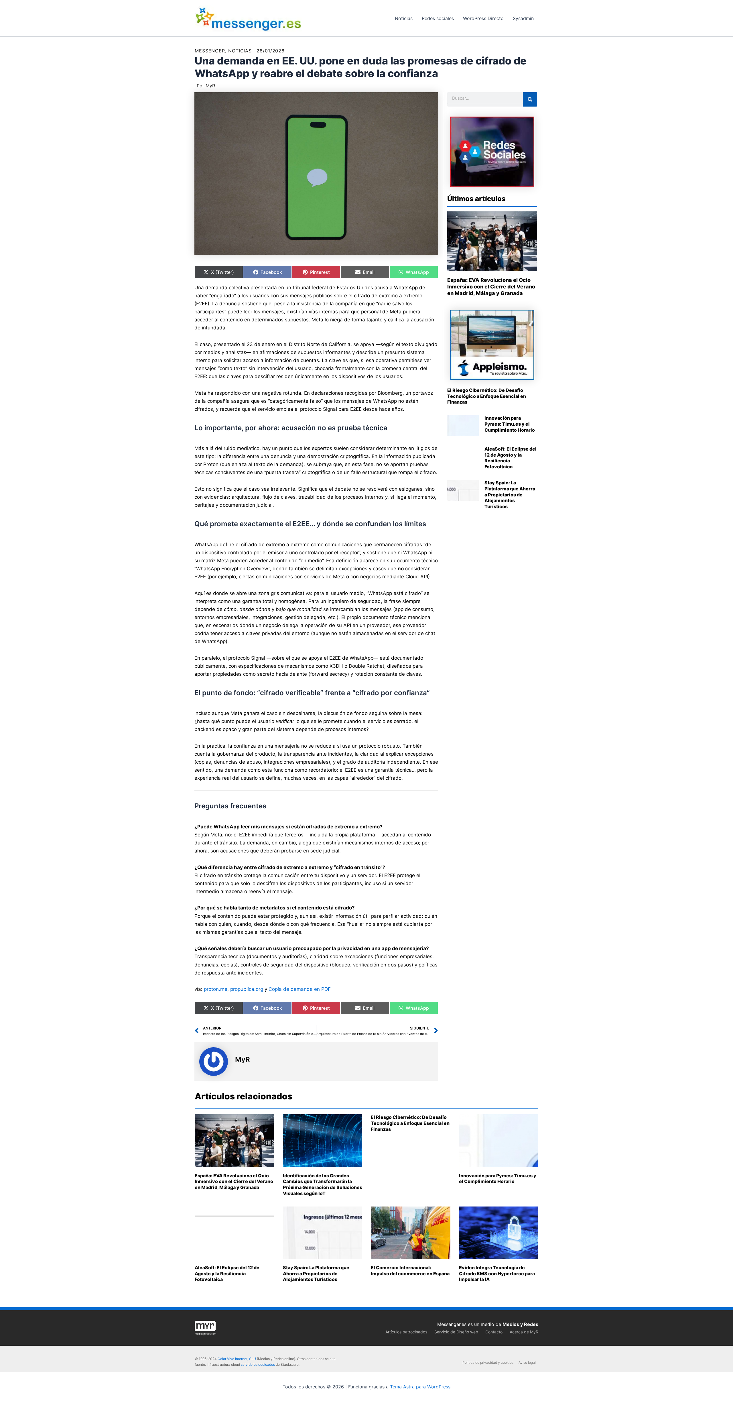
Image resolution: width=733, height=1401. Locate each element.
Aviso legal (527, 1362)
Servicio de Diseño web (456, 1331)
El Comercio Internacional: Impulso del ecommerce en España (410, 1270)
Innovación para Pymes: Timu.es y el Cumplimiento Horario (509, 424)
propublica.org (246, 989)
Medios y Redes (520, 1324)
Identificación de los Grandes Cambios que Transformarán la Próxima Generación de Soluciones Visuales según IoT (322, 1184)
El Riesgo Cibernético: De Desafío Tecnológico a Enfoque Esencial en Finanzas (486, 396)
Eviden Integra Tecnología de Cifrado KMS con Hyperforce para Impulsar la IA (497, 1273)
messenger (210, 51)
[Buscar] (530, 99)
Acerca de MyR (524, 1331)
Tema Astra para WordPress (420, 1387)
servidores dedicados (258, 1364)
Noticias (240, 51)
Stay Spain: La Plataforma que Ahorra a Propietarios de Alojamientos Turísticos (509, 494)
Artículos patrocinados (406, 1331)
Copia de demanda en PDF (300, 989)
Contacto (494, 1331)
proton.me (215, 989)
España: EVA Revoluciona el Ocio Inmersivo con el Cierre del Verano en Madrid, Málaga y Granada (491, 286)
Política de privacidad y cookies (487, 1362)
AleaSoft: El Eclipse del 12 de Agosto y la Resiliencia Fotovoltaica (227, 1273)
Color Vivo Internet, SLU (237, 1359)
